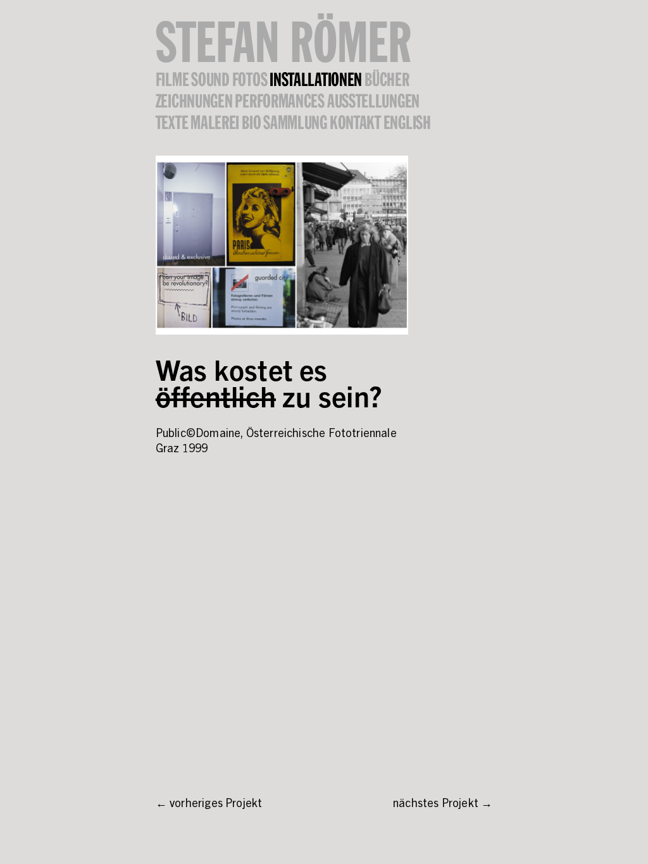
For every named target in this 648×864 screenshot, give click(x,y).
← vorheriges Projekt (209, 804)
